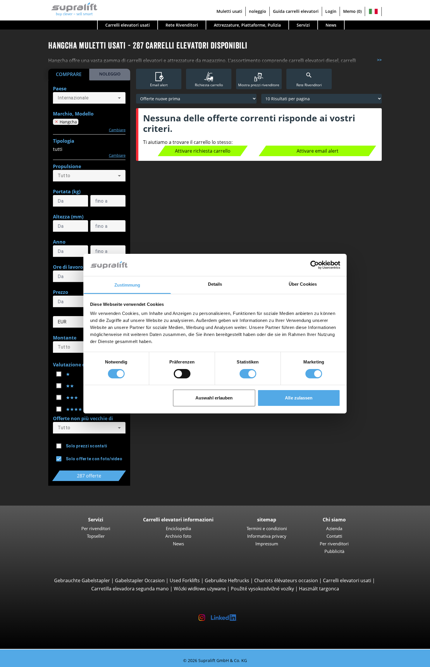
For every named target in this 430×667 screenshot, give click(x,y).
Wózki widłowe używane (200, 588)
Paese (59, 88)
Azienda (334, 528)
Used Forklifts (185, 580)
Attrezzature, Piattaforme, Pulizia (247, 25)
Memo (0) (352, 11)
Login (330, 11)
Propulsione (67, 166)
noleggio (257, 11)
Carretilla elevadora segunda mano (130, 588)
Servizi (303, 25)
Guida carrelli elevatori (296, 11)
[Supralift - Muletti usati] (73, 8)
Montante (64, 338)
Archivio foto (178, 536)
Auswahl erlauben (214, 397)
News (331, 25)
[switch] (182, 373)
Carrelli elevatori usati (347, 580)
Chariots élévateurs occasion (286, 580)
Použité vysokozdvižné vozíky (262, 588)
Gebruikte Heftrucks (227, 580)
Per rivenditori (95, 528)
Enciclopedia (178, 528)
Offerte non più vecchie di (83, 418)
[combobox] (89, 97)
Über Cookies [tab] (303, 284)
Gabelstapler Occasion (140, 580)
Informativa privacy (266, 536)
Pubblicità (334, 551)
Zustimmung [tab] (127, 284)
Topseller (96, 536)
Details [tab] (215, 284)
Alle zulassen (298, 397)
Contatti (334, 536)
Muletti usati (229, 11)
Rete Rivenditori (182, 25)
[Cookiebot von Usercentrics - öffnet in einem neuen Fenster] (314, 265)
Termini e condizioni (267, 528)
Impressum (266, 544)
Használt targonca (319, 588)
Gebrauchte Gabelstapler (82, 580)
